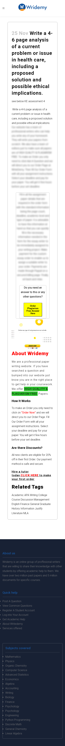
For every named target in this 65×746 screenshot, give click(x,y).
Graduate (45, 504)
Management (41, 499)
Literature (17, 513)
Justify (38, 508)
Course (16, 499)
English (16, 504)
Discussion (27, 499)
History (16, 508)
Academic (18, 495)
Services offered (12, 628)
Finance (25, 504)
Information (27, 508)
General (34, 504)
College (42, 495)
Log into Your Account (15, 614)
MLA (25, 513)
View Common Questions (17, 605)
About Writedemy (12, 623)
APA (26, 495)
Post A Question (11, 601)
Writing (34, 495)
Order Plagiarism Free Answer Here (32, 310)
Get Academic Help (13, 619)
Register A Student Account (18, 610)
